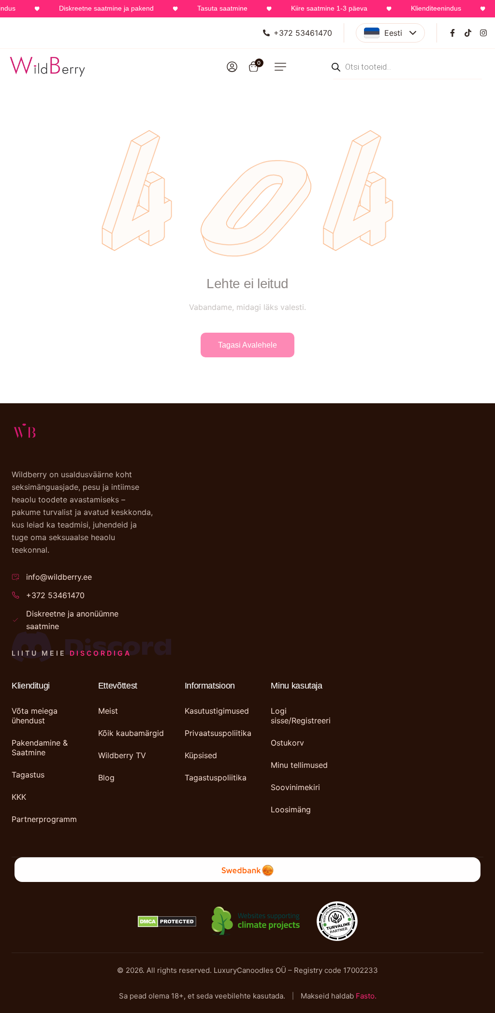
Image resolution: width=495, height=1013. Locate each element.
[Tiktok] (468, 33)
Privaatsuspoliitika (218, 733)
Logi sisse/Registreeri (301, 715)
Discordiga (100, 653)
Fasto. (366, 995)
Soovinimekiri (295, 787)
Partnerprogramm (44, 819)
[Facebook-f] (452, 33)
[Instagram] (483, 33)
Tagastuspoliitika (216, 777)
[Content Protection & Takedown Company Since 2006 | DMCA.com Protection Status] (167, 922)
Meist (108, 711)
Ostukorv (287, 743)
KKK (19, 797)
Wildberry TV (122, 755)
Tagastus (28, 774)
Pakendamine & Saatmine (40, 747)
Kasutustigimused (217, 711)
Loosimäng (291, 809)
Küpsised (201, 755)
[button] (280, 66)
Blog (106, 777)
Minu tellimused (299, 765)
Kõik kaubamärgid (131, 733)
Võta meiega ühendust (35, 715)
